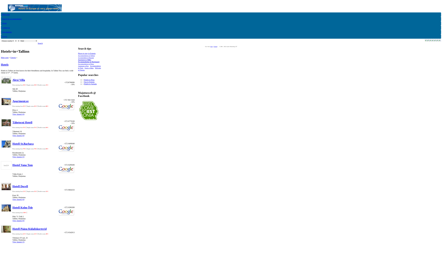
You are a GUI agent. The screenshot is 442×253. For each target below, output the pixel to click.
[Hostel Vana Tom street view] (66, 173)
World (4, 23)
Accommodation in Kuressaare (88, 62)
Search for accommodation (12, 19)
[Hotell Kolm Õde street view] (66, 215)
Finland (215, 46)
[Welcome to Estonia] (89, 121)
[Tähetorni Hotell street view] (66, 131)
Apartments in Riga (83, 66)
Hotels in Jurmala (90, 84)
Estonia (13, 58)
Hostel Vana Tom (22, 165)
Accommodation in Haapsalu (86, 58)
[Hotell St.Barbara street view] (66, 151)
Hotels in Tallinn (89, 68)
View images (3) (18, 242)
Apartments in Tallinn (84, 60)
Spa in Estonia (89, 82)
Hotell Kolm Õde (22, 207)
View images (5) (18, 157)
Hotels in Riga (89, 80)
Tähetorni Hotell (22, 122)
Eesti (211, 46)
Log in (4, 36)
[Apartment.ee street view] (66, 110)
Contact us (6, 28)
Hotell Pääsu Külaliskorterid (29, 228)
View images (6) (18, 114)
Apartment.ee (20, 101)
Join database (7, 32)
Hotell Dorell (20, 186)
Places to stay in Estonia (87, 53)
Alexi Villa (18, 79)
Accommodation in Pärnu (86, 64)
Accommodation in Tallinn (86, 56)
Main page (6, 15)
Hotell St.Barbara (23, 143)
